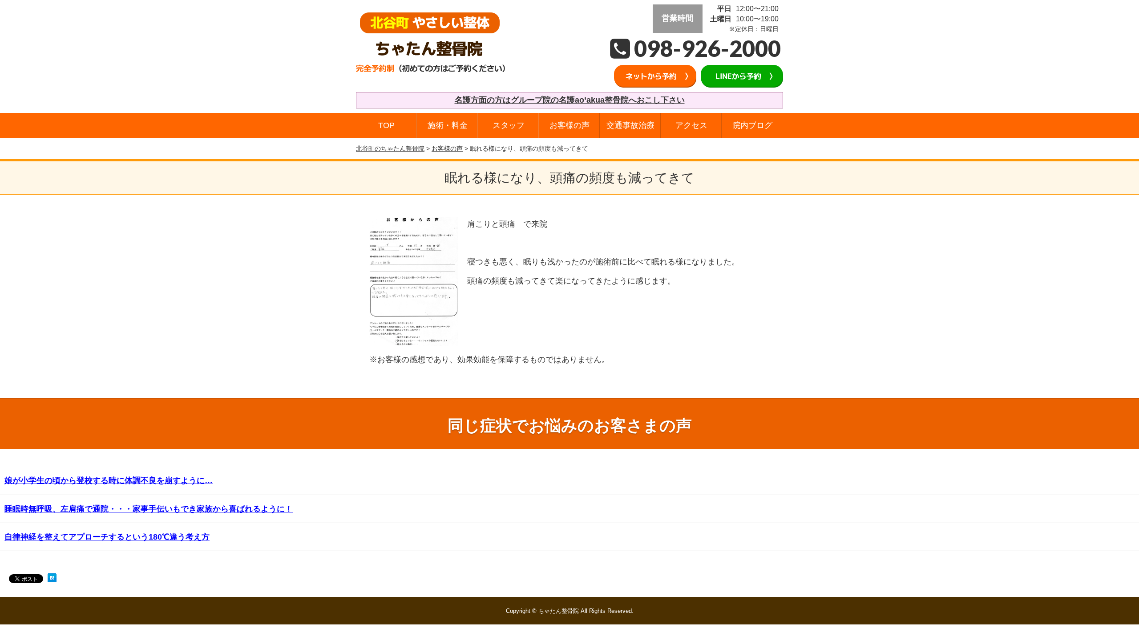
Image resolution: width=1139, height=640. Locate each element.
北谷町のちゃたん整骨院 (390, 148)
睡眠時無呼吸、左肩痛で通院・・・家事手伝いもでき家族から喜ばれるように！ (148, 508)
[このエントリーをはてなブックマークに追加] (52, 580)
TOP (386, 125)
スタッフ (509, 125)
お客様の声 (569, 125)
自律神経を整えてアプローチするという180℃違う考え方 (107, 536)
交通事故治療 (630, 125)
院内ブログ (752, 125)
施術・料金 (448, 125)
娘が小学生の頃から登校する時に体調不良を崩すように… (108, 480)
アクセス (691, 125)
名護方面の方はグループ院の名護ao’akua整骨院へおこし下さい (570, 100)
